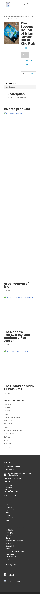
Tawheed (7, 443)
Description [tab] (11, 83)
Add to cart (28, 62)
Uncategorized (9, 447)
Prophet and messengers (13, 430)
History (11, 16)
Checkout (9, 507)
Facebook (10, 575)
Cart (7, 504)
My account (10, 510)
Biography (7, 407)
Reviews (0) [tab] (10, 87)
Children (7, 411)
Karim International (13, 581)
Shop (7, 520)
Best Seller (8, 404)
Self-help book (9, 437)
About (8, 515)
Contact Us (10, 518)
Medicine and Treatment (13, 417)
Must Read (8, 420)
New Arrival (8, 424)
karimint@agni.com (11, 491)
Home (6, 16)
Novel (6, 427)
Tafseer (7, 440)
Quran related (9, 434)
